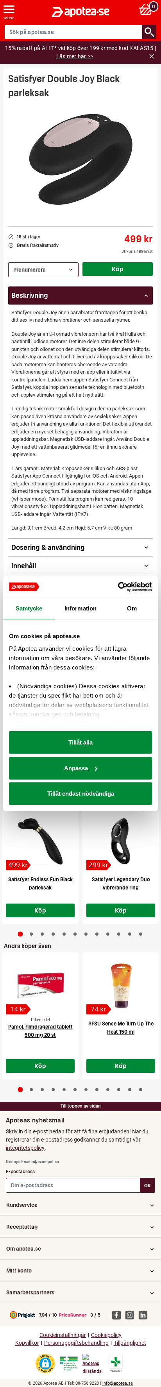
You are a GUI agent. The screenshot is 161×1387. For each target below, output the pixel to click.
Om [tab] (132, 608)
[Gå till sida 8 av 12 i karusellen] (97, 934)
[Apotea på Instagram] (131, 1314)
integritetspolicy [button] (25, 1148)
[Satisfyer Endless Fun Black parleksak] (40, 841)
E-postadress (20, 1171)
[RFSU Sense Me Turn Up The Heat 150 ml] (120, 985)
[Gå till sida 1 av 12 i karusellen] (20, 934)
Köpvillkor (27, 1343)
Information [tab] (80, 608)
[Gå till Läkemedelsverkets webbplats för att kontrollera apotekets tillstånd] (69, 1363)
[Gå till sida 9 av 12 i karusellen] (108, 934)
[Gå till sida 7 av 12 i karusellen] (86, 934)
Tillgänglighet (130, 1343)
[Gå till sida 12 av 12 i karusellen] (140, 934)
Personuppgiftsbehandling (76, 1343)
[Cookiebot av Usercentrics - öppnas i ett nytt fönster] (118, 587)
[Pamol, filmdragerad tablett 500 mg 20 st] (40, 985)
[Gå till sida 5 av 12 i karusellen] (64, 934)
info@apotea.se (117, 1383)
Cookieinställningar (62, 1335)
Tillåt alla (80, 742)
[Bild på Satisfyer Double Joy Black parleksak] (80, 160)
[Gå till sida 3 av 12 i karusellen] (42, 934)
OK (147, 1185)
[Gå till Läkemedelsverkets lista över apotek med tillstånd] (116, 1363)
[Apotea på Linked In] (145, 1314)
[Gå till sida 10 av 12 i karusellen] (118, 934)
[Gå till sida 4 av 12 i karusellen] (53, 934)
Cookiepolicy (106, 1335)
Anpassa (76, 767)
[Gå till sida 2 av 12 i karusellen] (31, 934)
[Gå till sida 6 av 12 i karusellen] (75, 934)
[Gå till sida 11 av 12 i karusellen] (129, 934)
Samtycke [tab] (29, 608)
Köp (117, 269)
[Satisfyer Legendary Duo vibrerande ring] (120, 841)
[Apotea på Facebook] (118, 1314)
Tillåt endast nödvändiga (80, 793)
